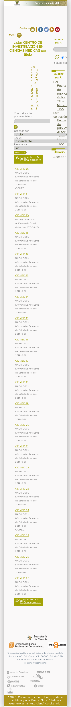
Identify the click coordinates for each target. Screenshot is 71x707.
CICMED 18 (21, 382)
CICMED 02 (22, 169)
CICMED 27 (22, 578)
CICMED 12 (21, 254)
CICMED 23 (22, 489)
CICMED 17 (21, 361)
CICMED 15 (21, 318)
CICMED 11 (21, 233)
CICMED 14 (22, 297)
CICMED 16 (22, 339)
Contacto (24, 28)
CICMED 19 (22, 403)
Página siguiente (30, 160)
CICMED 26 (22, 557)
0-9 (33, 67)
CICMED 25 (22, 535)
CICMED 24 (22, 510)
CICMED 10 (22, 215)
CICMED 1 (21, 194)
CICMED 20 (22, 425)
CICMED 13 (21, 275)
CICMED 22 (22, 467)
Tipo (60, 109)
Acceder (59, 157)
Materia (62, 105)
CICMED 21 (21, 446)
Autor (61, 97)
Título (61, 101)
